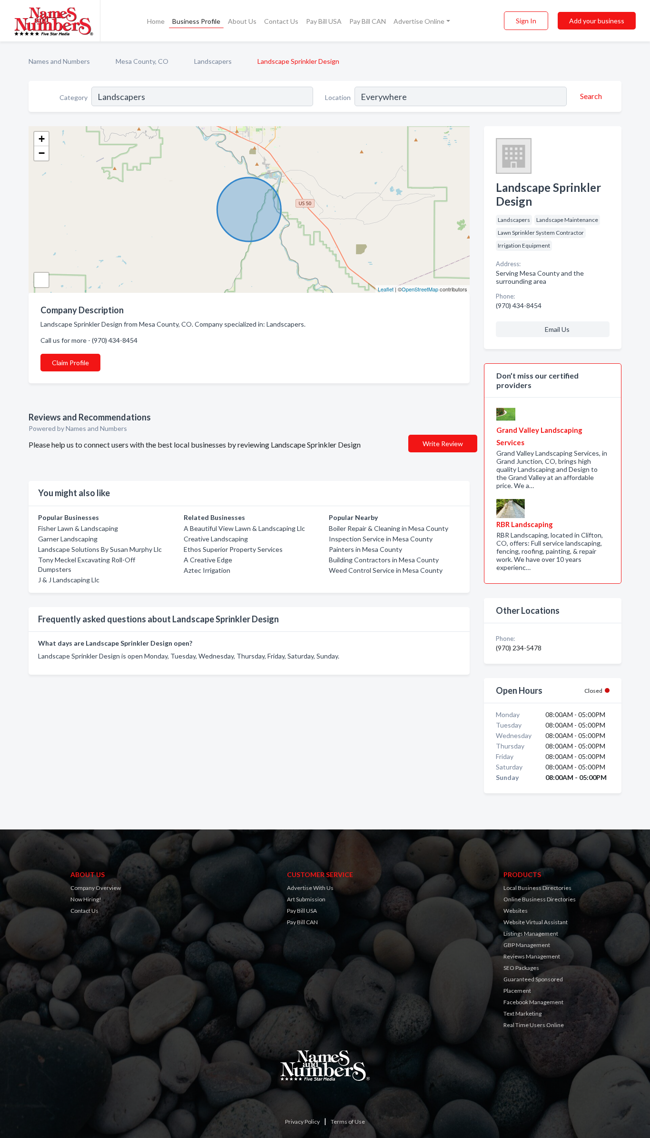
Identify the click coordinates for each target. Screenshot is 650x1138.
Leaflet (386, 289)
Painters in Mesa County (365, 549)
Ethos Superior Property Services (233, 549)
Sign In (526, 21)
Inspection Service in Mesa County (381, 539)
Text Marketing (522, 1013)
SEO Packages (521, 967)
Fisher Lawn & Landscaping (78, 528)
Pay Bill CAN (367, 21)
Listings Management (530, 933)
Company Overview (95, 887)
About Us (242, 21)
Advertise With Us (310, 887)
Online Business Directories (539, 899)
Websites (515, 910)
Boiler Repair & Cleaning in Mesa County (388, 528)
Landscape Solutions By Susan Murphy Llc (100, 549)
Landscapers (213, 61)
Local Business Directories (537, 887)
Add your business (596, 21)
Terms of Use (348, 1121)
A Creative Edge (208, 560)
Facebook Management (533, 1002)
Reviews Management (531, 956)
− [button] (42, 153)
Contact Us (281, 21)
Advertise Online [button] (419, 21)
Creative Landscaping (216, 539)
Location (338, 97)
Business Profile (196, 21)
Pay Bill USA (324, 21)
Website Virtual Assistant (535, 922)
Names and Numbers (59, 61)
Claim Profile (70, 363)
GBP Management (526, 944)
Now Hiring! (85, 899)
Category (73, 97)
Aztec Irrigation (207, 570)
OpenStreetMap (420, 289)
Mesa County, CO (142, 61)
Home (156, 21)
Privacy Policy (302, 1121)
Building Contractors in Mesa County (384, 560)
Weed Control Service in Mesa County (386, 570)
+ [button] (42, 139)
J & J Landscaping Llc (68, 580)
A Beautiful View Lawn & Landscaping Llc (244, 528)
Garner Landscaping (68, 539)
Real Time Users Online (533, 1024)
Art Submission (306, 899)
